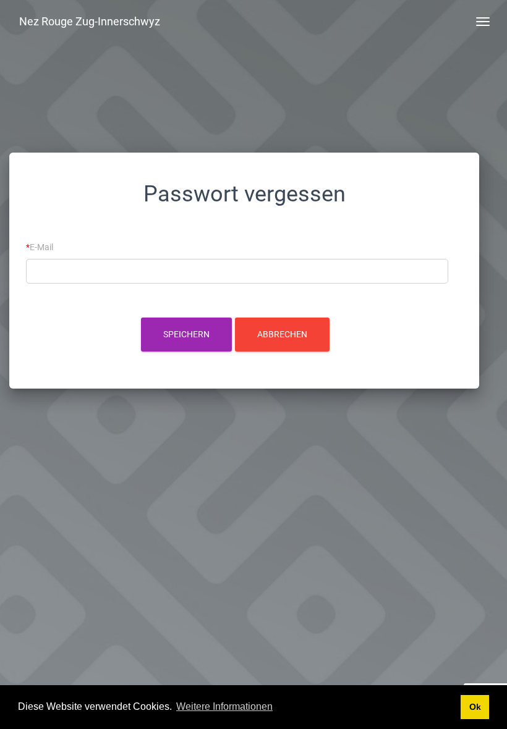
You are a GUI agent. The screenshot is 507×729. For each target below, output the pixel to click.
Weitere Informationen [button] (224, 706)
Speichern (186, 334)
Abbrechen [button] (282, 334)
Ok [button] (475, 707)
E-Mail (41, 247)
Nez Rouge (89, 21)
